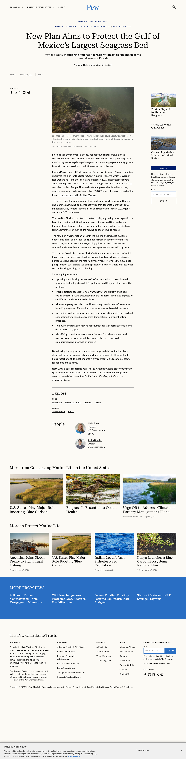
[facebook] (11, 92)
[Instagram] (149, 674)
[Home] (33, 635)
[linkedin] (16, 92)
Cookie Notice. (74, 756)
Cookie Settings (142, 750)
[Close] (182, 750)
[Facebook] (145, 674)
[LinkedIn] (153, 674)
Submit (163, 201)
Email (153, 190)
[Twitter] (158, 674)
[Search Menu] (174, 7)
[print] (28, 92)
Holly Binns (93, 423)
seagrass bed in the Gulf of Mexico (78, 194)
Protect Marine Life (42, 526)
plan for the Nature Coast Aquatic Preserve (89, 175)
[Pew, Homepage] (93, 7)
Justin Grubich (95, 440)
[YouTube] (161, 674)
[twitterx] (20, 92)
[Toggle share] (174, 85)
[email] (24, 92)
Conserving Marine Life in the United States (70, 467)
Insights (100, 642)
